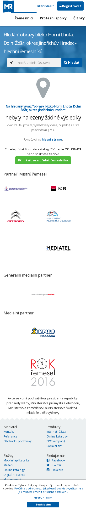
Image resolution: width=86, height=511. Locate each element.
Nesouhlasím (43, 497)
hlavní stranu (52, 139)
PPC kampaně (56, 441)
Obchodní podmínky (18, 441)
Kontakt (9, 432)
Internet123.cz (56, 432)
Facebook (58, 460)
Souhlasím (43, 504)
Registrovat (71, 6)
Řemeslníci (24, 18)
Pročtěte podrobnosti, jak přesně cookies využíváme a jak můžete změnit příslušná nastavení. (48, 490)
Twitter (56, 465)
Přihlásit (47, 6)
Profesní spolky (53, 18)
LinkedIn (57, 470)
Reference (10, 436)
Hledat (73, 62)
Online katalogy (57, 436)
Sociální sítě (54, 446)
